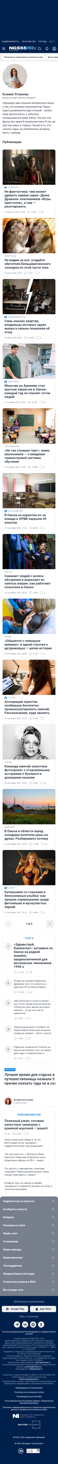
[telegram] (17, 1324)
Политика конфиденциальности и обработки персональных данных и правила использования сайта (29, 1408)
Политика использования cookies (29, 1392)
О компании (10, 1241)
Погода (42, 41)
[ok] (41, 1324)
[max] (33, 1324)
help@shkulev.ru (36, 1369)
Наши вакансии (13, 1257)
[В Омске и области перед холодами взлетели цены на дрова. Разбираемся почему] (29, 806)
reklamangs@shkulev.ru (29, 1379)
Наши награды (12, 1249)
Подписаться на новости (18, 1201)
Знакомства (29, 41)
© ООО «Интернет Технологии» (29, 1443)
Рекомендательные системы (29, 1396)
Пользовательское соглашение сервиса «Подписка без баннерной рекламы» (29, 1402)
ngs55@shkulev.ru (42, 1362)
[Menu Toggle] (3, 48)
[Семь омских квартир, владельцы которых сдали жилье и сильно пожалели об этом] (29, 296)
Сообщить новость (15, 1209)
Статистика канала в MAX (19, 1281)
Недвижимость (10, 41)
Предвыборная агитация (18, 1273)
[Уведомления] (47, 48)
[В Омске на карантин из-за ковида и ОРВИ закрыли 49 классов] (29, 490)
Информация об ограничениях (29, 1388)
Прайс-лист (10, 1233)
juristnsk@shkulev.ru (33, 1367)
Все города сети (13, 1289)
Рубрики (8, 1217)
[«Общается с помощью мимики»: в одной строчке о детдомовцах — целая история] (29, 616)
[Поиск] (39, 48)
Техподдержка (12, 1265)
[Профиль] (54, 48)
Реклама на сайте (14, 1225)
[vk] (25, 1324)
